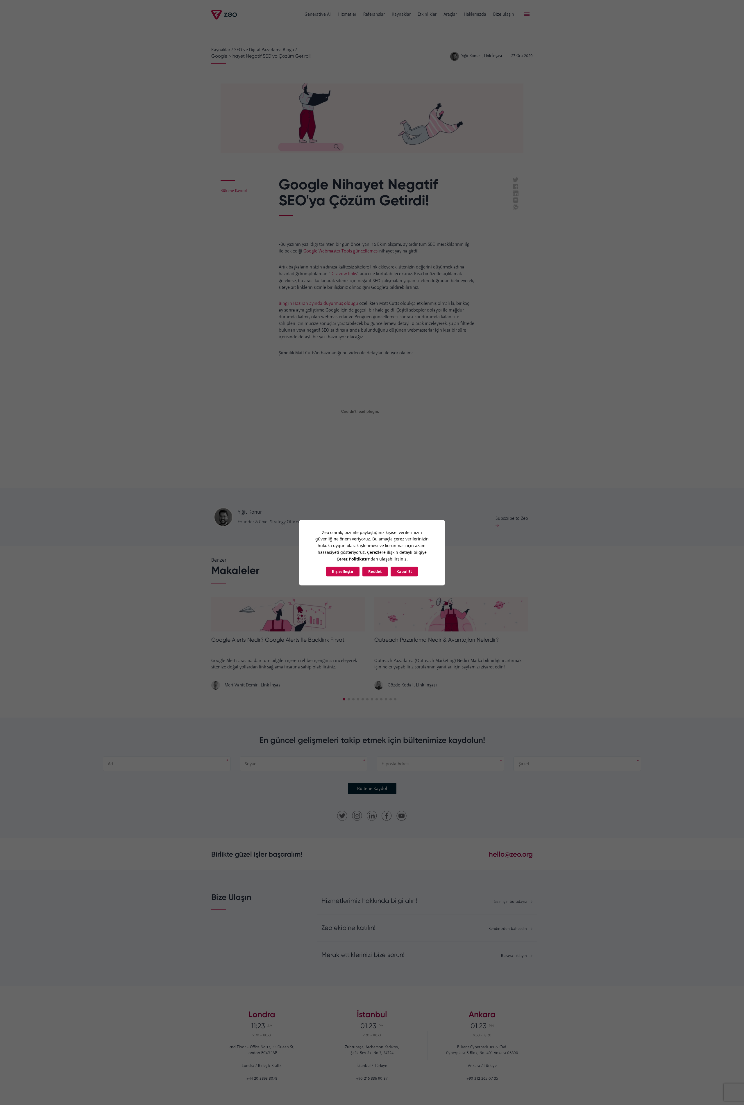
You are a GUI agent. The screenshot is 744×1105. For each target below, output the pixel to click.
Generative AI (318, 14)
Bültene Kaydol (372, 789)
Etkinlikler (427, 14)
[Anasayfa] (224, 14)
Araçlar (450, 14)
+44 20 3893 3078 (261, 1078)
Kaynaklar (401, 14)
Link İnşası (271, 685)
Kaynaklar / (222, 50)
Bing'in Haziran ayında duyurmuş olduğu (319, 303)
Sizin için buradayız (510, 902)
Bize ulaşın (503, 14)
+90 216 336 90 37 (372, 1078)
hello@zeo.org (511, 854)
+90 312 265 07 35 (482, 1078)
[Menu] (527, 14)
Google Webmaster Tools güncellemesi (341, 251)
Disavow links (343, 274)
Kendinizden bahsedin (508, 929)
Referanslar (374, 14)
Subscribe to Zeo (512, 518)
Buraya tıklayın (514, 956)
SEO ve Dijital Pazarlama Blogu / (265, 50)
